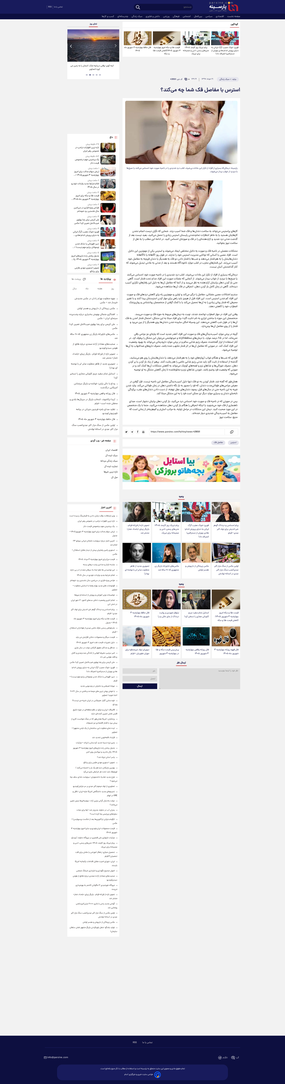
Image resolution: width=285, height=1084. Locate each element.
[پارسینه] (222, 7)
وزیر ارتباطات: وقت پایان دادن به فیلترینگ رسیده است (92, 516)
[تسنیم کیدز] (181, 470)
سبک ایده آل (111, 455)
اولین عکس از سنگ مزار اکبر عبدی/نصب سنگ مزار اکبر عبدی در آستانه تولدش (226, 570)
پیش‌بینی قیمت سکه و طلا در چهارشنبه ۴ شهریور (167, 651)
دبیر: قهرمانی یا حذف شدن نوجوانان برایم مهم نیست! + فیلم (86, 245)
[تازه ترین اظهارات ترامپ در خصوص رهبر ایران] (108, 148)
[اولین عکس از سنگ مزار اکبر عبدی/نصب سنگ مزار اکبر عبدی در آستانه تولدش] (226, 553)
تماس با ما (58, 7)
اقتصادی (220, 16)
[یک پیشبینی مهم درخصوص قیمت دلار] (108, 160)
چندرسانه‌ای (123, 16)
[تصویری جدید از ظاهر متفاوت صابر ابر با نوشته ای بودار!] (137, 553)
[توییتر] (126, 432)
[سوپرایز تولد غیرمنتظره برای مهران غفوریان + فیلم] (137, 636)
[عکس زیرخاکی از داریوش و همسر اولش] (196, 553)
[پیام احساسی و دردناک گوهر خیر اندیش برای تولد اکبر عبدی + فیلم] (226, 512)
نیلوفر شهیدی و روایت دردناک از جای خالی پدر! (168, 614)
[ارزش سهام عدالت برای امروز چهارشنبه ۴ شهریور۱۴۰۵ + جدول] (108, 172)
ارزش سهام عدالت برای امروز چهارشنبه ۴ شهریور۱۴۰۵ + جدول (86, 173)
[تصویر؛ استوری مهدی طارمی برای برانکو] (108, 268)
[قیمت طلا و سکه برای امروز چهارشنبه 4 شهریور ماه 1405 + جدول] (108, 196)
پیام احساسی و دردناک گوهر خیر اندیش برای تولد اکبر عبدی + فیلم (225, 529)
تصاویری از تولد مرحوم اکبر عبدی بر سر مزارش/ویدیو (94, 786)
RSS (50, 7)
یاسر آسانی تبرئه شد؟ (106, 757)
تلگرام (225, 1057)
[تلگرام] (132, 432)
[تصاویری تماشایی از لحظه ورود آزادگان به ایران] (93, 45)
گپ (237, 1057)
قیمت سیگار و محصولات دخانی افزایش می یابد (95, 637)
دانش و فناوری (153, 16)
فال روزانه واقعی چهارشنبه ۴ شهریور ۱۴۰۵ (197, 651)
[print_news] (143, 432)
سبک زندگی (137, 16)
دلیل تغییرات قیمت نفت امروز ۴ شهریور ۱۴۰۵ (95, 642)
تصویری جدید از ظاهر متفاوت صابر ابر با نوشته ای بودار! (137, 570)
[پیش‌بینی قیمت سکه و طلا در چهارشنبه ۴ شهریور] (166, 636)
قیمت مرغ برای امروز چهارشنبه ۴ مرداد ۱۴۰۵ (96, 559)
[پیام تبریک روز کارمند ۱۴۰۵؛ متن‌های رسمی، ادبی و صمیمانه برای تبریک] (196, 38)
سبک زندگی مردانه (109, 461)
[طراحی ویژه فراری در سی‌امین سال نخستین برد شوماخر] (108, 208)
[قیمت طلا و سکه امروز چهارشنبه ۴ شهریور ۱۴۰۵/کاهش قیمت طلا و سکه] (167, 38)
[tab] (100, 75)
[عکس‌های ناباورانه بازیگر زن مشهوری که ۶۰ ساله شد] (166, 553)
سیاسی (209, 16)
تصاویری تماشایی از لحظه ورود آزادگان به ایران (93, 66)
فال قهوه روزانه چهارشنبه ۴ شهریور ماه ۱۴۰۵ (226, 651)
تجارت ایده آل (111, 466)
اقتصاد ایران (112, 450)
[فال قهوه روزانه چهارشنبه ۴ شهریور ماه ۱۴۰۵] (226, 636)
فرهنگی (176, 16)
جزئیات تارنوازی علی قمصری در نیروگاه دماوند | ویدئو (93, 837)
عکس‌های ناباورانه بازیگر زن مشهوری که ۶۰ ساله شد (167, 568)
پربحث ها (76, 279)
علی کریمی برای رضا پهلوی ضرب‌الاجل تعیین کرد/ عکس (86, 221)
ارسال (139, 686)
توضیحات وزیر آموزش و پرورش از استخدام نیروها (94, 595)
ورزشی (166, 16)
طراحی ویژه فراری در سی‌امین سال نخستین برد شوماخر (86, 209)
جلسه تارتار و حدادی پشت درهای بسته (99, 564)
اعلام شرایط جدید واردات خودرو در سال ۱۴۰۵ (85, 185)
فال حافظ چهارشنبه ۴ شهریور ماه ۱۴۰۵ (137, 49)
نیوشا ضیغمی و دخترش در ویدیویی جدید (97, 686)
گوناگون (234, 24)
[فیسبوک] (138, 432)
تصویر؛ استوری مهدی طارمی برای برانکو (87, 269)
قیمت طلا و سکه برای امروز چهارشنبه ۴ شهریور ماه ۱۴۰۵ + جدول (85, 197)
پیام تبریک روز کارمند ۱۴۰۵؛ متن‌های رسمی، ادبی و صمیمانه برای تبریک (196, 50)
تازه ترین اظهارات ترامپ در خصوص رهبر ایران (87, 149)
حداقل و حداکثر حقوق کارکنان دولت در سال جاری (95, 647)
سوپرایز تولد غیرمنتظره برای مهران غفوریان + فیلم (137, 651)
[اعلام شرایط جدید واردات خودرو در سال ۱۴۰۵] (108, 184)
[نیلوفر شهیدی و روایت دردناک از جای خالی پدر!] (166, 600)
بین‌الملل (198, 16)
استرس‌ (233, 442)
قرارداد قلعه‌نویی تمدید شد (103, 737)
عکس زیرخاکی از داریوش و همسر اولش (197, 568)
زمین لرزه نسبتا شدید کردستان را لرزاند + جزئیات (95, 742)
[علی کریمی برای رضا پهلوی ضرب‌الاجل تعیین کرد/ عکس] (108, 220)
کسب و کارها (108, 16)
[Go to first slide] (115, 46)
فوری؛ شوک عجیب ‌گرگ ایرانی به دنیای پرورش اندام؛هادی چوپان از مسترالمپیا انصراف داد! (225, 50)
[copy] (231, 432)
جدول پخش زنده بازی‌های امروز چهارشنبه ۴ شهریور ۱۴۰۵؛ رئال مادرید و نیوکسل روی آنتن (85, 257)
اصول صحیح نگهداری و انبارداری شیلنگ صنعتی (95, 870)
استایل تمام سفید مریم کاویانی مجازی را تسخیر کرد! (196, 614)
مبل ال (114, 477)
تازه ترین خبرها (111, 472)
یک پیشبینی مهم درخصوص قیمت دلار (87, 161)
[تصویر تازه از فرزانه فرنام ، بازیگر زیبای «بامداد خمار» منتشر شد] (137, 512)
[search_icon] (138, 7)
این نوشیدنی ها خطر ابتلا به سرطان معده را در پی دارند (92, 570)
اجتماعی (187, 16)
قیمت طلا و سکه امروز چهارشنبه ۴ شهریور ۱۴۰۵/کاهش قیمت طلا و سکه (167, 50)
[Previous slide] (71, 46)
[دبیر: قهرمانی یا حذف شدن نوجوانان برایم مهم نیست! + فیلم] (108, 244)
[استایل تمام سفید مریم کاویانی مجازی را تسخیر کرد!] (196, 600)
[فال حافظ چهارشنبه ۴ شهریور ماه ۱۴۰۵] (138, 38)
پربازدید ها (105, 279)
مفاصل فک (218, 442)
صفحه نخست (233, 16)
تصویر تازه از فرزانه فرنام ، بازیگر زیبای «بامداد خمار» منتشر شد (138, 529)
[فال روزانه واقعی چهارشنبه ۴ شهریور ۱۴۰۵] (196, 636)
